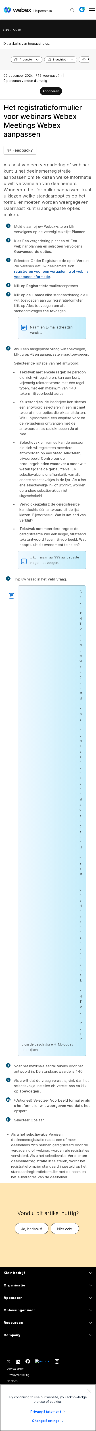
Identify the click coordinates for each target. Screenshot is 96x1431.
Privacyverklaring (18, 1375)
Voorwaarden (15, 1368)
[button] (82, 9)
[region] (48, 1407)
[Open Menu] (92, 9)
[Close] (89, 1391)
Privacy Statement (45, 1411)
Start (6, 29)
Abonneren (51, 91)
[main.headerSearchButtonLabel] (72, 8)
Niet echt (65, 1229)
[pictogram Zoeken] (72, 10)
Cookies (12, 1381)
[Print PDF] (36, 92)
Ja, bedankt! (31, 1229)
